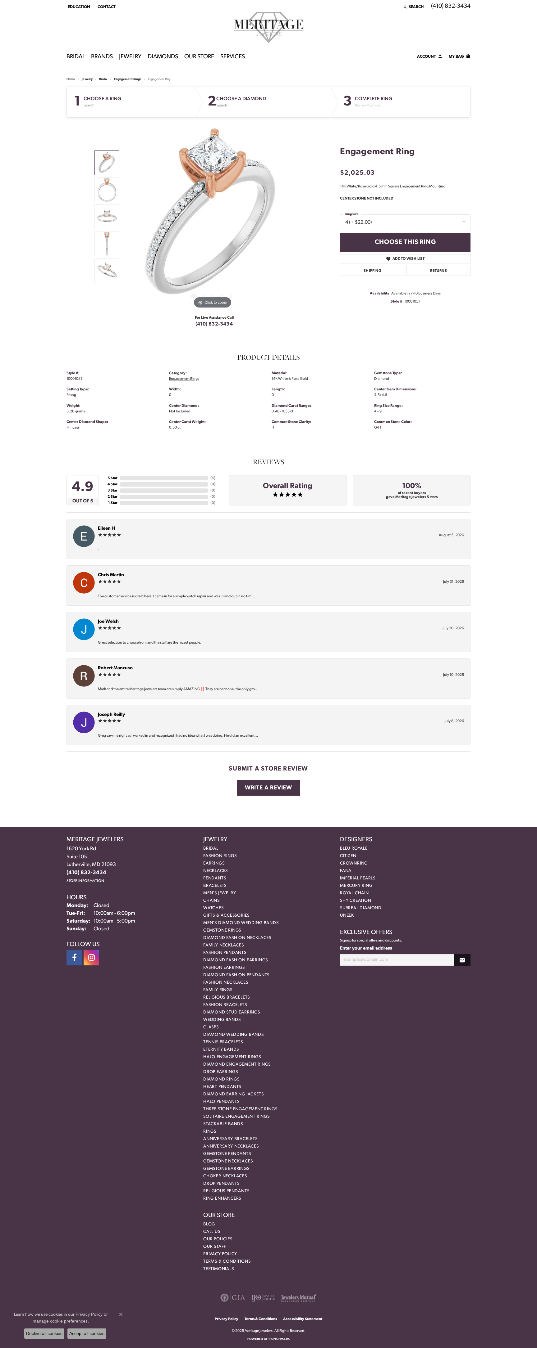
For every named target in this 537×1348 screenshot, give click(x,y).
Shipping (372, 271)
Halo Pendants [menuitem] (221, 1101)
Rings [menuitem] (209, 1131)
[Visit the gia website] (232, 1297)
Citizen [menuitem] (348, 856)
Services (232, 57)
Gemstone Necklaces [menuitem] (228, 1161)
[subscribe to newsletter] (462, 960)
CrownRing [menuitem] (354, 863)
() (212, 478)
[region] (212, 217)
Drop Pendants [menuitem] (221, 1183)
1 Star (112, 503)
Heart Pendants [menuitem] (222, 1087)
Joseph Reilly (111, 714)
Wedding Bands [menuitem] (222, 1020)
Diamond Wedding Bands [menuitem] (233, 1034)
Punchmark (279, 1339)
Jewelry (130, 57)
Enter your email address (366, 948)
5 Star (112, 478)
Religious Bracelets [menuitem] (226, 997)
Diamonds (163, 57)
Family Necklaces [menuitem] (223, 945)
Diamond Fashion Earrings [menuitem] (235, 960)
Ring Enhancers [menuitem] (222, 1198)
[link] (106, 7)
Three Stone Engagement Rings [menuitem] (240, 1109)
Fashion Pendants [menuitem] (224, 952)
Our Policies (217, 1239)
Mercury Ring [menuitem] (356, 885)
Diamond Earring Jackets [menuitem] (233, 1094)
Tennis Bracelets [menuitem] (223, 1042)
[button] (78, 7)
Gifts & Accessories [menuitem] (226, 915)
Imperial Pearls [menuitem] (357, 878)
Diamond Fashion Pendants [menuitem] (236, 975)
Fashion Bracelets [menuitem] (225, 1005)
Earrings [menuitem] (213, 863)
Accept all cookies (86, 1333)
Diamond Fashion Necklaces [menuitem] (237, 938)
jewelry (87, 79)
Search (89, 105)
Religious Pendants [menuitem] (226, 1191)
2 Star (112, 497)
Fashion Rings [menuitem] (219, 856)
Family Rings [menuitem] (217, 990)
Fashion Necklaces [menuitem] (225, 982)
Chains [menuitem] (211, 900)
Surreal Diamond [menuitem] (361, 908)
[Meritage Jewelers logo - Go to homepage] (269, 27)
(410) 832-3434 (214, 324)
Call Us (211, 1231)
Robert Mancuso (115, 668)
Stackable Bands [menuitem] (223, 1124)
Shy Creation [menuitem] (355, 900)
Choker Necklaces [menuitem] (225, 1176)
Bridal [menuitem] (210, 848)
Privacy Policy (220, 1254)
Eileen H (106, 528)
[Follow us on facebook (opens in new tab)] (74, 957)
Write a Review (268, 788)
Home (71, 79)
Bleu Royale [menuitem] (354, 848)
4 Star (112, 484)
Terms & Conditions (226, 1261)
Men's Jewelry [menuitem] (219, 893)
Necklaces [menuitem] (215, 871)
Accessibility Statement (302, 1319)
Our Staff (214, 1246)
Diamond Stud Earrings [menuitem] (231, 1012)
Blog (209, 1224)
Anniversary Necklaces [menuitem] (231, 1146)
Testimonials (218, 1269)
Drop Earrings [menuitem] (220, 1072)
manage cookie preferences (60, 1321)
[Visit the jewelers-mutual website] (299, 1297)
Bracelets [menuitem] (215, 885)
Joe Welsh (108, 621)
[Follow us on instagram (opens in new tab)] (91, 957)
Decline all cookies (44, 1333)
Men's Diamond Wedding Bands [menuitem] (241, 923)
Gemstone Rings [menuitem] (222, 930)
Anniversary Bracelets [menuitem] (230, 1139)
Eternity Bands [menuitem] (221, 1049)
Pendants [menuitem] (214, 878)
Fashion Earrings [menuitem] (224, 967)
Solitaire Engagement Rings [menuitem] (236, 1116)
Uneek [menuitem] (347, 915)
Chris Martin (111, 575)
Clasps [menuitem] (211, 1027)
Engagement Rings (127, 79)
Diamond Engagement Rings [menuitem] (237, 1064)
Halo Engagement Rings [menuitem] (232, 1057)
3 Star (112, 490)
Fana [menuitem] (345, 871)
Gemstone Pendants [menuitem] (227, 1154)
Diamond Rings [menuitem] (221, 1079)
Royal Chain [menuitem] (354, 893)
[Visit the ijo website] (263, 1297)
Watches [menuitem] (213, 908)
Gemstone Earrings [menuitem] (226, 1168)
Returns (438, 271)
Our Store (199, 57)
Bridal (76, 57)
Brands (102, 57)
